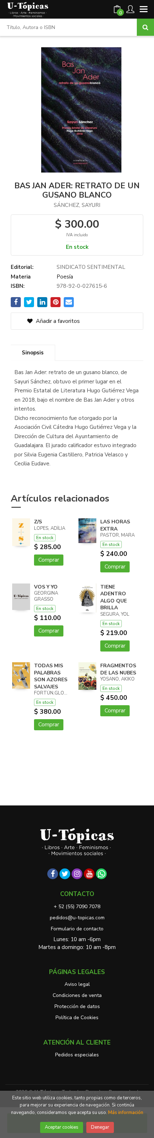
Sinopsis (33, 352)
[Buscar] (145, 27)
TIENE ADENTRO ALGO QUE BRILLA (113, 597)
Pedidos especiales (77, 1054)
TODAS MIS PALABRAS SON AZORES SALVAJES (50, 676)
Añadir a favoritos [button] (57, 321)
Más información (125, 1112)
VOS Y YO (46, 586)
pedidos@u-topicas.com (77, 917)
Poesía (65, 276)
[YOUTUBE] (89, 873)
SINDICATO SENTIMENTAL (91, 267)
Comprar (48, 559)
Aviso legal (77, 984)
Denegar (100, 1127)
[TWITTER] (64, 873)
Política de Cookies (77, 1017)
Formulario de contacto (77, 928)
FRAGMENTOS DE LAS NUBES (118, 669)
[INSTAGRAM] (77, 873)
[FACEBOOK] (52, 873)
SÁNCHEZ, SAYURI (77, 205)
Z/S (38, 521)
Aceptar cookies (61, 1127)
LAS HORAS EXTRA (115, 525)
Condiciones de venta (77, 995)
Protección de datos (77, 1006)
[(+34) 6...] (101, 873)
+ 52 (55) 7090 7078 (77, 906)
